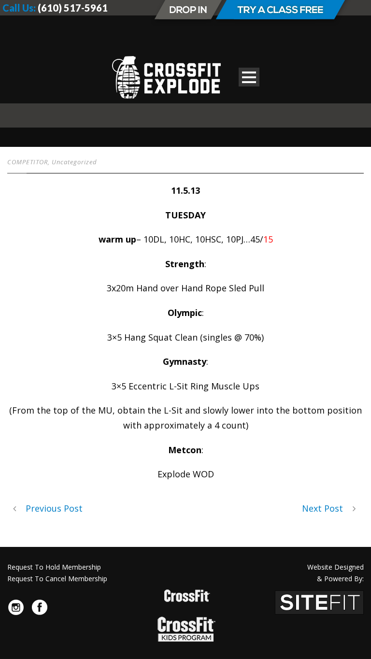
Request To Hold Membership (54, 567)
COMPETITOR (27, 162)
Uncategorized (74, 162)
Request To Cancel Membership (57, 578)
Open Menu (249, 77)
